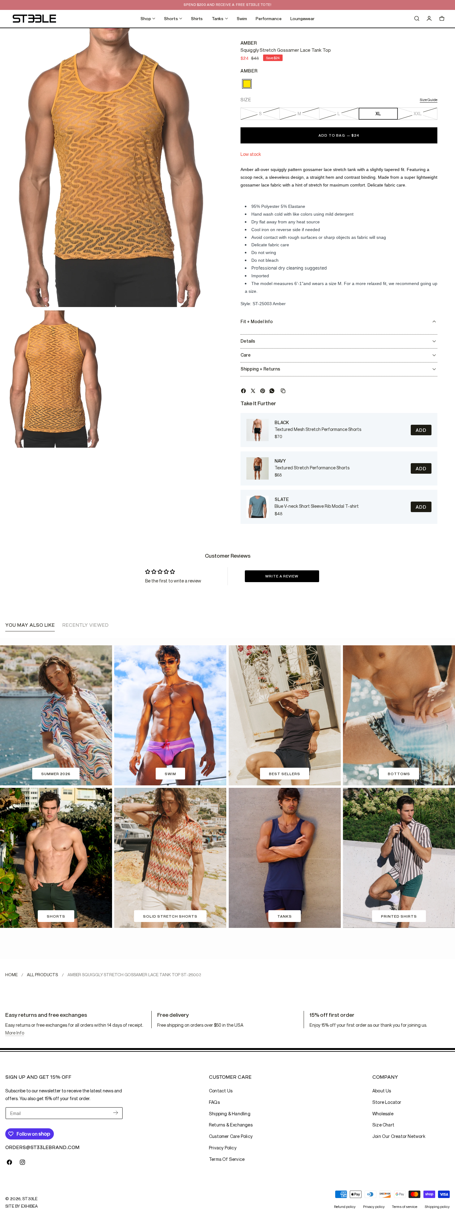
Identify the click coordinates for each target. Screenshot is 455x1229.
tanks (284, 916)
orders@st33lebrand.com (42, 1147)
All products (42, 974)
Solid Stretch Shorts (170, 916)
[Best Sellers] (285, 715)
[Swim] (170, 715)
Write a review (281, 576)
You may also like (30, 625)
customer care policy (231, 1136)
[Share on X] (253, 391)
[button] (416, 18)
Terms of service (404, 1207)
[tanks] (285, 858)
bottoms (399, 773)
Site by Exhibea (21, 1206)
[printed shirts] (399, 858)
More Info (14, 1032)
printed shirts (399, 916)
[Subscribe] (115, 1112)
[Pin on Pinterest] (263, 391)
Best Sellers (284, 773)
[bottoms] (399, 715)
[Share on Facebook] (243, 391)
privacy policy (222, 1147)
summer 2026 (56, 773)
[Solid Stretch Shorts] (170, 858)
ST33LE (29, 1198)
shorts (56, 916)
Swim (170, 773)
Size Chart (383, 1124)
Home (11, 974)
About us (381, 1090)
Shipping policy (437, 1207)
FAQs (214, 1102)
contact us (220, 1090)
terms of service (227, 1159)
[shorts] (56, 858)
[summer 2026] (56, 715)
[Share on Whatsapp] (272, 391)
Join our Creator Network (398, 1136)
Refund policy (345, 1207)
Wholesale (382, 1113)
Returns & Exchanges (231, 1124)
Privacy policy (374, 1207)
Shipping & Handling (229, 1113)
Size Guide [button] (428, 99)
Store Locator (386, 1102)
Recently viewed (85, 625)
